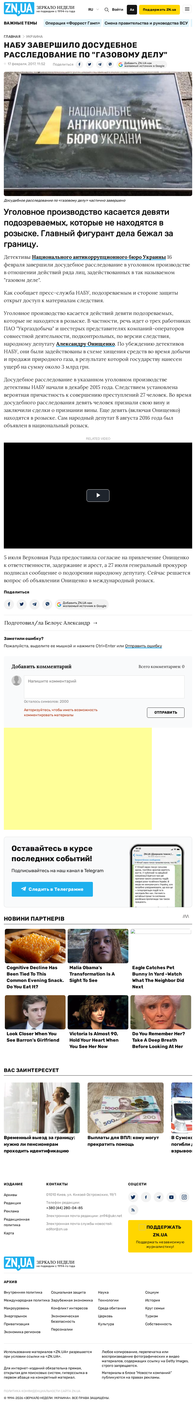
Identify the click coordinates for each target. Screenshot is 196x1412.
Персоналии (62, 1329)
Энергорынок (15, 1316)
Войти (117, 9)
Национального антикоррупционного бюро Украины (99, 257)
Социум (152, 1292)
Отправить (165, 712)
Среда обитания (112, 1308)
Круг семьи (155, 1308)
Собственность (158, 1324)
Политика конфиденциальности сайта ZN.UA (42, 1391)
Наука (103, 1292)
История (152, 1300)
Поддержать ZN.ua (159, 9)
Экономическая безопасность (65, 1319)
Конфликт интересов (69, 1308)
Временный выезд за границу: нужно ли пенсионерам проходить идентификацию (39, 1144)
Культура (106, 1324)
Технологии (108, 1300)
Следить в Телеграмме (56, 889)
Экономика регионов (22, 1332)
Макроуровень (16, 1308)
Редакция (12, 1203)
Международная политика (27, 1300)
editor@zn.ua (57, 1229)
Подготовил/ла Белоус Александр (47, 622)
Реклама (11, 1211)
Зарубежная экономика (72, 1300)
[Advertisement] (78, 779)
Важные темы (20, 23)
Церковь (105, 1316)
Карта (9, 1233)
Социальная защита (68, 1292)
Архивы (10, 1195)
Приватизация (16, 1324)
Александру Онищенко (85, 343)
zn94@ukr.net (111, 1216)
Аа (132, 9)
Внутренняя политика (23, 1292)
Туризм (151, 1316)
